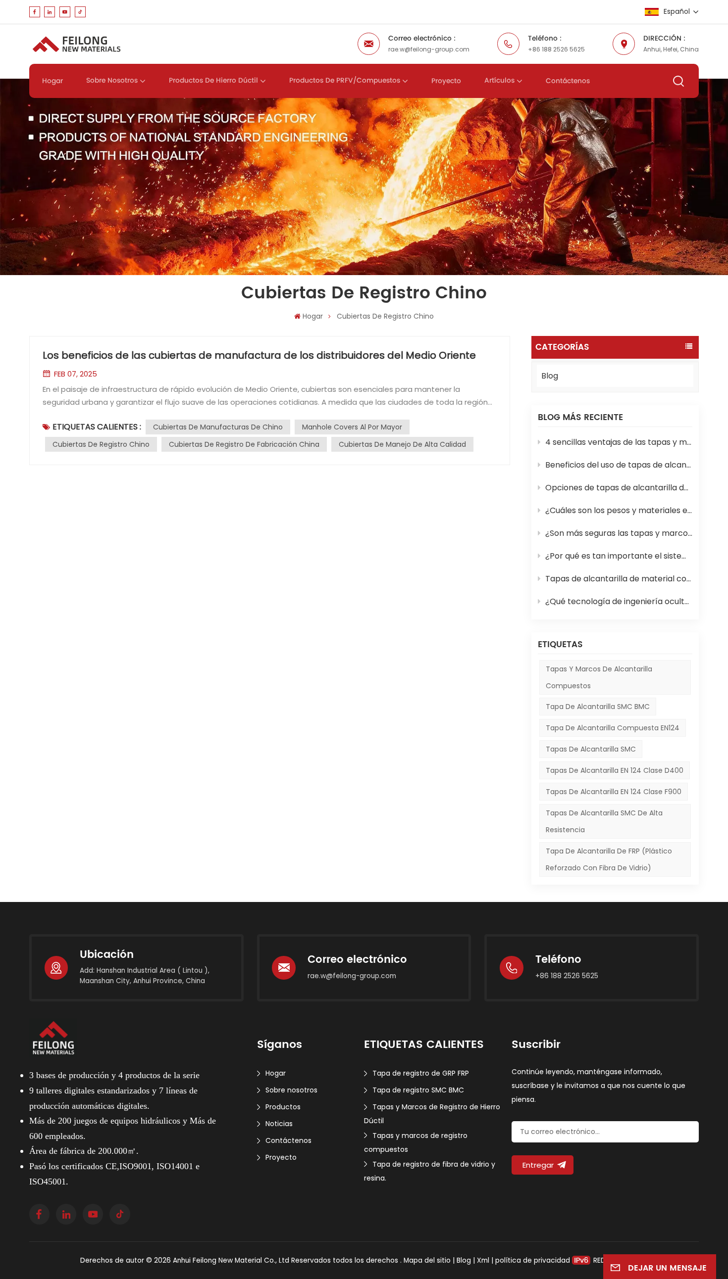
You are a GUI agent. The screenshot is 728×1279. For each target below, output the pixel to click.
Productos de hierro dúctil (213, 80)
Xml (483, 1260)
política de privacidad (532, 1260)
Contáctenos (568, 81)
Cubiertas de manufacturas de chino (218, 427)
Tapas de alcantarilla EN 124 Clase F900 (613, 792)
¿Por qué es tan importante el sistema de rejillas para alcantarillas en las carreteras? (618, 556)
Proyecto (446, 81)
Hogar (52, 81)
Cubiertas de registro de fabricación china (244, 444)
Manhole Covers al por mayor (352, 427)
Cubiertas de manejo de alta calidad (402, 444)
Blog (549, 375)
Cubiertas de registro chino (101, 444)
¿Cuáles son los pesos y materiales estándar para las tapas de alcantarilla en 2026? (618, 510)
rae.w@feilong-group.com (428, 49)
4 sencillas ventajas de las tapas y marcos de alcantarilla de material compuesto (618, 442)
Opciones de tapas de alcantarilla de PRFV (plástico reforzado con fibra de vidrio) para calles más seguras (618, 487)
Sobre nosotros (112, 80)
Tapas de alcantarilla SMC (591, 749)
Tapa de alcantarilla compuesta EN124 (612, 728)
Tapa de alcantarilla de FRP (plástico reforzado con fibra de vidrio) (609, 859)
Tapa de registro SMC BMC (418, 1090)
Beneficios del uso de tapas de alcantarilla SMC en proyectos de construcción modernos (618, 465)
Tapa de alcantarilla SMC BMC (598, 706)
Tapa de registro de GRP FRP (420, 1073)
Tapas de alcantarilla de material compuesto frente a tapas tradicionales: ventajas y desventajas (618, 578)
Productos (283, 1107)
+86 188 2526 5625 (556, 49)
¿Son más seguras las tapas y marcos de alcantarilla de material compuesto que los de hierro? (618, 533)
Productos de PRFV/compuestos (344, 80)
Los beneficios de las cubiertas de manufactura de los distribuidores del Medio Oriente (259, 355)
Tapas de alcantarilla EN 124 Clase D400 (614, 770)
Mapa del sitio (428, 1260)
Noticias (279, 1124)
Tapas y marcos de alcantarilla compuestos (599, 677)
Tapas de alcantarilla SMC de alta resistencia (604, 821)
